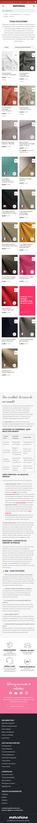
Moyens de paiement (8, 732)
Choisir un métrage (7, 735)
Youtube (4, 797)
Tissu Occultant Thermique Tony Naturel (9, 73)
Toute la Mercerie (7, 749)
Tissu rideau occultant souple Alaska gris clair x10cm (25, 213)
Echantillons (5, 738)
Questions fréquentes (8, 723)
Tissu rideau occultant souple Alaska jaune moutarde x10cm (25, 246)
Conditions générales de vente (11, 808)
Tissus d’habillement (8, 755)
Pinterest (4, 803)
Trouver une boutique (8, 777)
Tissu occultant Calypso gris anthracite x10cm (9, 277)
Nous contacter (6, 780)
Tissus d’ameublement (8, 752)
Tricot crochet (6, 766)
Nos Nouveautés (6, 746)
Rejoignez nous (6, 786)
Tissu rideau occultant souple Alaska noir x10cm (9, 212)
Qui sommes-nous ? (7, 774)
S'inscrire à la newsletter (17, 706)
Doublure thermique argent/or (25, 179)
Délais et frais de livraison (9, 726)
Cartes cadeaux (6, 729)
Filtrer (6, 47)
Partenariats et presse (8, 783)
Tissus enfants (6, 760)
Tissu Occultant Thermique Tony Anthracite (24, 74)
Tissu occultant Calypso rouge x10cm (8, 308)
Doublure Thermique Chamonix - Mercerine (8, 143)
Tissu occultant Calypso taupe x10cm (8, 371)
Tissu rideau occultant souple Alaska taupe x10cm (10, 245)
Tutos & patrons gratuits (9, 757)
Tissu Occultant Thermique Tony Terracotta (6, 109)
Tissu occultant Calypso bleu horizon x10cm (9, 340)
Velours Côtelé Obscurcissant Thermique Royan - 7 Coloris (27, 143)
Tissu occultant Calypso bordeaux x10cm (26, 277)
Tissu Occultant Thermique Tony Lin (25, 108)
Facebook (4, 800)
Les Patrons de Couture (8, 763)
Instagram (5, 794)
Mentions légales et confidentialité (12, 810)
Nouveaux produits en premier (23, 47)
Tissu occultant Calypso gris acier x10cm (26, 340)
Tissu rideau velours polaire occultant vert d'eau (8, 180)
